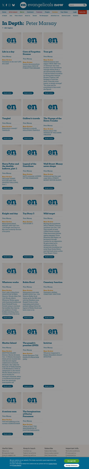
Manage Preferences (71, 465)
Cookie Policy (53, 463)
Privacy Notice (16, 465)
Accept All (72, 461)
